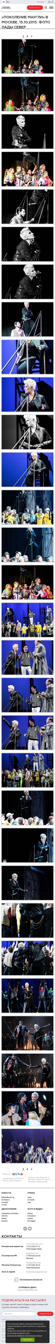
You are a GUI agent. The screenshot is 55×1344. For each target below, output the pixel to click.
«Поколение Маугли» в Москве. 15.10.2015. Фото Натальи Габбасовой (39, 1180)
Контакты (40, 2)
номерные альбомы (10, 1213)
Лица (30, 1197)
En (8, 2)
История (31, 1200)
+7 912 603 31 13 (33, 1246)
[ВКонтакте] (13, 1173)
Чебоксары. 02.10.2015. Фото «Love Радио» (13, 1180)
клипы (30, 1218)
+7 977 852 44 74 (33, 1265)
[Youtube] (52, 2)
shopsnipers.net (33, 1263)
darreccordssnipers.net (28, 1290)
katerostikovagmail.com (36, 1272)
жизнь (30, 1213)
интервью (6, 1200)
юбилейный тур (8, 1197)
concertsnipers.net (34, 1244)
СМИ (29, 1202)
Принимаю (27, 1340)
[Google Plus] (21, 1173)
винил (4, 1218)
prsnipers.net (32, 1253)
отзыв (4, 1205)
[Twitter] (16, 1173)
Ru (4, 2)
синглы (5, 1216)
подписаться (45, 1313)
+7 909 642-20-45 (33, 1256)
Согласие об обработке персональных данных (24, 1336)
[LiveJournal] (19, 1173)
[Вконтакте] (49, 2)
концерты (32, 1216)
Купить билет (34, 7)
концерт (5, 1202)
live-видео (32, 1221)
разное (4, 1221)
